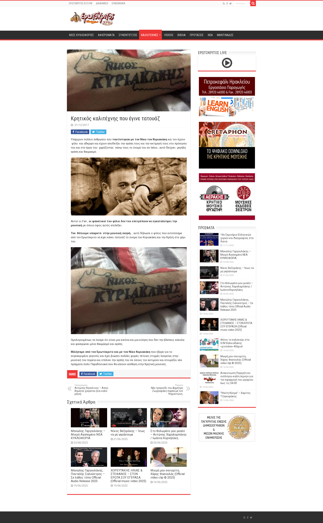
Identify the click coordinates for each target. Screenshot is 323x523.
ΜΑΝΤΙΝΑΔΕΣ (225, 35)
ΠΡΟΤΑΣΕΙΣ (197, 35)
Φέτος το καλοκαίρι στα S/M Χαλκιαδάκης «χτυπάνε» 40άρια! (234, 343)
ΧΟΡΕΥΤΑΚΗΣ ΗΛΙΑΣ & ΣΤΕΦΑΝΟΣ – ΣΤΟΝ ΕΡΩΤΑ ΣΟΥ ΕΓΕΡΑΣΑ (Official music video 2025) (128, 476)
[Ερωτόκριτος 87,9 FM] (93, 17)
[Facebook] (227, 3)
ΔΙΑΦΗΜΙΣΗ (102, 3)
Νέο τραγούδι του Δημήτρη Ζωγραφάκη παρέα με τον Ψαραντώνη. (167, 389)
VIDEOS (168, 35)
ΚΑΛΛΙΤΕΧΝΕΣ (149, 35)
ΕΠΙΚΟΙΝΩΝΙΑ (118, 3)
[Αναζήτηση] (253, 3)
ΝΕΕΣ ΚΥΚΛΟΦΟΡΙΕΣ (81, 35)
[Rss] (223, 3)
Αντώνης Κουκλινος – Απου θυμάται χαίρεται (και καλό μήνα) (91, 389)
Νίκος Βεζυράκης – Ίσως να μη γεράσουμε (128, 432)
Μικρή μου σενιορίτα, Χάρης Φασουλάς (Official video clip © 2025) (167, 474)
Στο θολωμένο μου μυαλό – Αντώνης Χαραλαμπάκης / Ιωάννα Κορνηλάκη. (168, 434)
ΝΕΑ (210, 35)
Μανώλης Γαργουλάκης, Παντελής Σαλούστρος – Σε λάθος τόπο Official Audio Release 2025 (88, 476)
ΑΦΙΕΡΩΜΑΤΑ (106, 35)
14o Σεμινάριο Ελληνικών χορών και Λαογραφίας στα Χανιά (236, 238)
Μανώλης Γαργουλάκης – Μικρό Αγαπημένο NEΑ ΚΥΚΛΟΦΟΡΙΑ (88, 434)
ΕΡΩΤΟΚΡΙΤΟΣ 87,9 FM (80, 3)
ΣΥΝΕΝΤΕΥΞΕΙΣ (128, 35)
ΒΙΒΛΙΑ (181, 35)
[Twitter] (230, 3)
